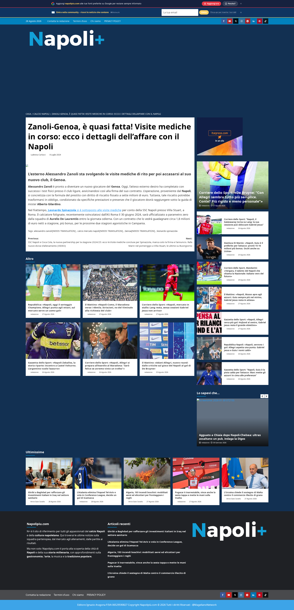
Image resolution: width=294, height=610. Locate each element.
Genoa (128, 231)
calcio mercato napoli (88, 231)
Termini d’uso (80, 21)
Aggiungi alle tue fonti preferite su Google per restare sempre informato (98, 3)
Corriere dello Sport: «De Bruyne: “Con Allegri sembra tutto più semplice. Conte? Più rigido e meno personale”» (231, 196)
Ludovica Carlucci (38, 154)
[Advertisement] (147, 87)
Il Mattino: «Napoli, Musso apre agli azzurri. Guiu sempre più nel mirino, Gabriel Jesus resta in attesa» (243, 297)
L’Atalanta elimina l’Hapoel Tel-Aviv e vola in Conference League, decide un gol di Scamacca (96, 495)
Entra (204, 12)
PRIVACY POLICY (112, 21)
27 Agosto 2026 (48, 314)
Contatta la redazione (58, 21)
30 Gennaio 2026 (219, 442)
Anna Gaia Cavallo (37, 501)
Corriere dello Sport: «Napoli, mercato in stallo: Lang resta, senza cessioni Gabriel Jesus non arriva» (165, 307)
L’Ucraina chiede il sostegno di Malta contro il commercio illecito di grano (243, 494)
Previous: (69, 242)
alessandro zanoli (43, 231)
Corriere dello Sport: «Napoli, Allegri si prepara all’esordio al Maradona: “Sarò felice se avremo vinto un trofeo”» (107, 365)
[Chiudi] (241, 3)
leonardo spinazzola (167, 231)
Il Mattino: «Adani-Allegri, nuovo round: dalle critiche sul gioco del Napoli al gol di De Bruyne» (166, 365)
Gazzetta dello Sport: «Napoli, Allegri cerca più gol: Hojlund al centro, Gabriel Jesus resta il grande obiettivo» (245, 322)
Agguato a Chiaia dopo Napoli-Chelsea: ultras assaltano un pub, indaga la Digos (230, 436)
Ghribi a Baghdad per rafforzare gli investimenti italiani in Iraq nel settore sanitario (48, 495)
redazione (34, 314)
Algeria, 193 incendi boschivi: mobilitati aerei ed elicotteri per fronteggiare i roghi (147, 495)
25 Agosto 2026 (162, 372)
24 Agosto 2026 (244, 280)
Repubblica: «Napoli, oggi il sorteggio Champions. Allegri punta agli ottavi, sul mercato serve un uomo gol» (51, 307)
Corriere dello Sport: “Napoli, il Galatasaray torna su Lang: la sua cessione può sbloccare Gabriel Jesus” (244, 222)
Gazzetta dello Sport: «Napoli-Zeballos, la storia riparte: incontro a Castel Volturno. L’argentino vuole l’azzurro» (52, 365)
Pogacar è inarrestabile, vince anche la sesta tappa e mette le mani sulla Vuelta (195, 495)
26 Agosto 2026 (48, 372)
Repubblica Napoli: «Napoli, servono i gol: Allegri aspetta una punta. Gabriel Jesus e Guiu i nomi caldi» (244, 347)
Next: (151, 242)
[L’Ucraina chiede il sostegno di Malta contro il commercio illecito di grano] (245, 473)
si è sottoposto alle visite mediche (84, 210)
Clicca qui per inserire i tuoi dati (223, 12)
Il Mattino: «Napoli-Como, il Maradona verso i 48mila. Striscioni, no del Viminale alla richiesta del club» (109, 307)
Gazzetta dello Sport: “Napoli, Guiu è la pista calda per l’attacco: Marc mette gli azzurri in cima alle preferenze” (245, 372)
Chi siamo (95, 21)
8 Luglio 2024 (55, 154)
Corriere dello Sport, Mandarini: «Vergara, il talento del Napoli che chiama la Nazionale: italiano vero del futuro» (244, 272)
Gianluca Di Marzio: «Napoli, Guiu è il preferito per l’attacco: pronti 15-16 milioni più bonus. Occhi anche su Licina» (243, 247)
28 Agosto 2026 (55, 501)
